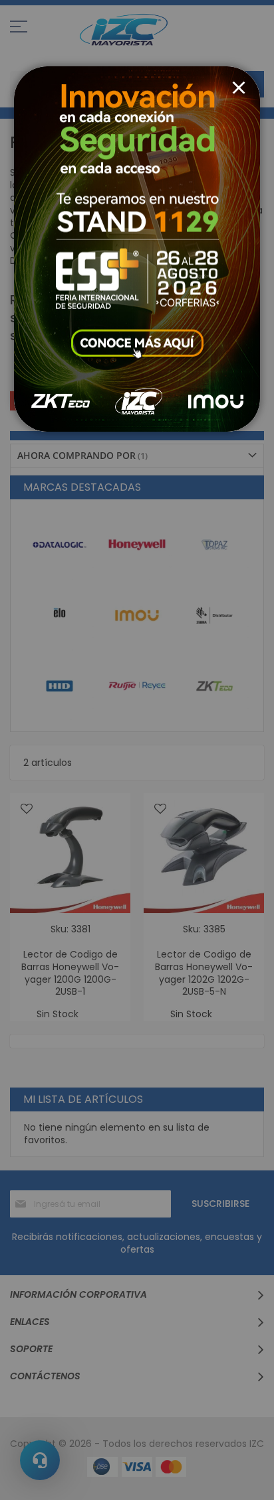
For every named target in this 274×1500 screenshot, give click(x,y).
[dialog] (137, 750)
